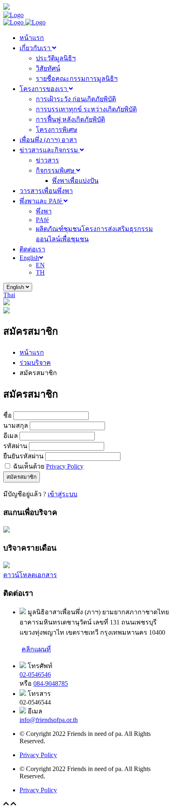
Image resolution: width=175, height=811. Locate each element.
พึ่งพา (44, 211)
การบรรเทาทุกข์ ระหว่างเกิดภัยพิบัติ (86, 109)
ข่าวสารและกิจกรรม (50, 150)
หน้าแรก (32, 37)
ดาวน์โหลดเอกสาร (30, 574)
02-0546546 (35, 674)
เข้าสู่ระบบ (62, 494)
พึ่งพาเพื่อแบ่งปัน (75, 180)
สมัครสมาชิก (22, 477)
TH (40, 272)
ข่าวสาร (47, 160)
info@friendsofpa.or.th (49, 719)
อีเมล (10, 435)
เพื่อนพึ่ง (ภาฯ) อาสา (48, 139)
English (29, 257)
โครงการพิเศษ (56, 129)
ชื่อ (7, 415)
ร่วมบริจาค (35, 362)
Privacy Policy (64, 466)
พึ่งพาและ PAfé (41, 201)
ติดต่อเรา (32, 249)
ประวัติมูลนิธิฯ (56, 58)
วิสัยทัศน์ (48, 68)
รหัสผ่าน (15, 445)
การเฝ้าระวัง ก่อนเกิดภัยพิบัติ (76, 99)
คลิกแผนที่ (36, 649)
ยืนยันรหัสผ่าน (23, 456)
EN (40, 265)
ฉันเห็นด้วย (48, 466)
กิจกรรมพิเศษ (56, 170)
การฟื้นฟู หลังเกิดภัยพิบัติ (70, 119)
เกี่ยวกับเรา (36, 47)
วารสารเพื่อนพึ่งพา (46, 190)
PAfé (42, 219)
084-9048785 (50, 683)
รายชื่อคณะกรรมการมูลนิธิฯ (77, 78)
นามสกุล (15, 425)
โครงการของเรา (44, 88)
